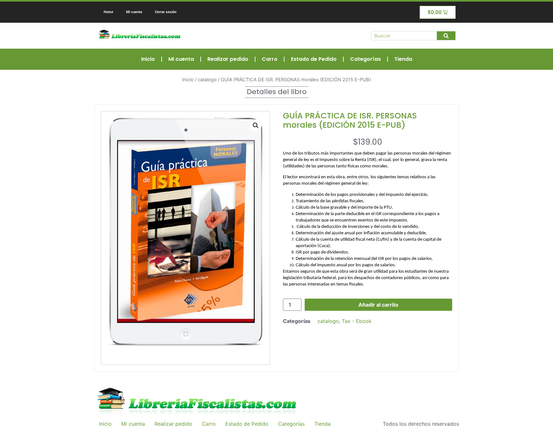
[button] (255, 125)
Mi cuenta (134, 12)
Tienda (403, 59)
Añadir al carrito (378, 304)
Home (108, 12)
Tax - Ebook (357, 321)
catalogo (207, 80)
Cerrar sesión (165, 12)
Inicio (148, 59)
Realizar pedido (227, 59)
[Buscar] (446, 35)
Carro (269, 59)
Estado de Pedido (314, 59)
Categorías (365, 59)
